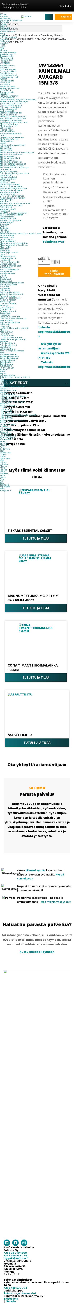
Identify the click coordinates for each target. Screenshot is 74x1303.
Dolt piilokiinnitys (8, 303)
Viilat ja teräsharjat (8, 109)
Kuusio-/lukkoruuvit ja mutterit (14, 328)
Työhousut (5, 22)
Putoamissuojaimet (9, 77)
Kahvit (3, 371)
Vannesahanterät (8, 209)
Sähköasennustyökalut (10, 107)
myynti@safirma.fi (16, 1258)
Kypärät (3, 79)
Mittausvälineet (7, 141)
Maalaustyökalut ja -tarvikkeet (14, 245)
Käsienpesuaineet (8, 390)
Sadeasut (4, 39)
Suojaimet (5, 63)
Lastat (2, 254)
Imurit (3, 135)
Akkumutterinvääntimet (11, 154)
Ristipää (3, 226)
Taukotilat (4, 369)
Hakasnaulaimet (7, 182)
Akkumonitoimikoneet (11, 162)
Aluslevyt (4, 305)
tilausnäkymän (35, 870)
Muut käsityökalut (8, 114)
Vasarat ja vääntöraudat (11, 113)
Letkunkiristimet (7, 349)
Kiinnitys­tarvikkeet (8, 284)
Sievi (2, 479)
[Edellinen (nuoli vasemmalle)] (6, 652)
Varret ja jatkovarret (9, 252)
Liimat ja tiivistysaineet (10, 266)
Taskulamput (6, 281)
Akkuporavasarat (7, 156)
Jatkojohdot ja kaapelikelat (12, 145)
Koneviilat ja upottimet (11, 220)
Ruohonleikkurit (7, 241)
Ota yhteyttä (65, 5)
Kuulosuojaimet (7, 65)
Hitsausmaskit (6, 411)
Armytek (4, 443)
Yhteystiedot (5, 490)
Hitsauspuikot (6, 418)
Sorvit (2, 379)
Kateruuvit (5, 324)
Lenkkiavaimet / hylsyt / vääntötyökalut (18, 99)
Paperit (3, 373)
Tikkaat (3, 422)
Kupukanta (5, 288)
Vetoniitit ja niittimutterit (12, 294)
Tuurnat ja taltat (7, 92)
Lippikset (4, 43)
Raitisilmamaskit (7, 86)
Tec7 (2, 483)
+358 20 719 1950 (15, 1252)
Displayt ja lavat (7, 307)
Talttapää (4, 228)
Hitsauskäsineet (7, 413)
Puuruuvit (4, 286)
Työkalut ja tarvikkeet (10, 88)
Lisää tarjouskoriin (54, 272)
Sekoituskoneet (7, 131)
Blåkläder (4, 445)
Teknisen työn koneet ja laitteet (15, 377)
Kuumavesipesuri (8, 436)
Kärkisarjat (4, 230)
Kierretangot (5, 301)
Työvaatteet (5, 18)
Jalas (2, 460)
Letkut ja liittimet (8, 179)
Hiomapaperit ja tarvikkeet (12, 402)
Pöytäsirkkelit (6, 383)
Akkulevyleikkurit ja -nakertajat (14, 167)
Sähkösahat (5, 128)
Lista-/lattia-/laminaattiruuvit (13, 318)
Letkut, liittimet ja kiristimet (13, 339)
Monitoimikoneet (8, 126)
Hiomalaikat (5, 400)
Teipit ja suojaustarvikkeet (12, 350)
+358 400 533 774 (15, 1255)
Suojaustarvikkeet (8, 354)
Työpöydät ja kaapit (9, 358)
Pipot (2, 45)
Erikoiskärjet (5, 232)
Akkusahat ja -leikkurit (10, 158)
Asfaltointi (4, 403)
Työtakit (3, 24)
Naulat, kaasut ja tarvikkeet (12, 198)
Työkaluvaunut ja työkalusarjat (14, 101)
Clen (2, 451)
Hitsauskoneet (6, 409)
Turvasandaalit (6, 56)
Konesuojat (5, 384)
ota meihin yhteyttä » (56, 901)
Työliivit (3, 26)
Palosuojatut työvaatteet (11, 20)
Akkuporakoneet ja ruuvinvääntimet (17, 152)
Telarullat (4, 248)
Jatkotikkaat (5, 428)
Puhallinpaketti (7, 80)
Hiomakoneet (6, 130)
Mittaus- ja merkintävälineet (13, 116)
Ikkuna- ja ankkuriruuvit (11, 337)
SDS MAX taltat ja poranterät (13, 213)
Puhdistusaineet (7, 273)
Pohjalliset (5, 62)
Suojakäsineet (6, 73)
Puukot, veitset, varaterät (11, 105)
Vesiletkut (4, 341)
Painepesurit (6, 434)
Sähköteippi (5, 146)
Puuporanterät (7, 216)
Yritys (2, 488)
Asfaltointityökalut (8, 405)
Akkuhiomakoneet (9, 160)
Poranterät (5, 211)
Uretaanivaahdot (8, 264)
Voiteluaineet (6, 271)
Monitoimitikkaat (8, 424)
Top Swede (5, 486)
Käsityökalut (5, 90)
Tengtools (4, 485)
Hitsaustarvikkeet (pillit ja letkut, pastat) (18, 415)
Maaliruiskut (5, 247)
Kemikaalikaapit (7, 360)
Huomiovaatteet (7, 31)
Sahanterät (5, 201)
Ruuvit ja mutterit (8, 311)
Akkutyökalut (6, 148)
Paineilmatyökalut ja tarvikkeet (14, 173)
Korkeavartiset (6, 60)
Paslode (3, 470)
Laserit (3, 143)
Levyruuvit (5, 326)
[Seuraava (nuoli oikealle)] (67, 652)
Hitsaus (3, 407)
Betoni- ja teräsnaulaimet (12, 196)
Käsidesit (4, 392)
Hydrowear (5, 458)
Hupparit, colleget (8, 37)
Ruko (2, 475)
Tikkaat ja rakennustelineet (12, 420)
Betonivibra (5, 169)
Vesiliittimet (5, 347)
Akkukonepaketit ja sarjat (12, 165)
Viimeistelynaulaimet (10, 184)
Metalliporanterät (8, 218)
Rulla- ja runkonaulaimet (11, 186)
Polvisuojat (5, 82)
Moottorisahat (6, 239)
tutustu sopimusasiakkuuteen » (55, 331)
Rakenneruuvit (7, 335)
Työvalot (4, 277)
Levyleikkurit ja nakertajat (12, 137)
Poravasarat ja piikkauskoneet (13, 122)
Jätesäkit (4, 388)
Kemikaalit (5, 260)
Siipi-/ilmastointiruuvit (10, 322)
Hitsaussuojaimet (8, 69)
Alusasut (4, 50)
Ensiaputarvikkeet (8, 71)
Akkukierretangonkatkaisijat (13, 164)
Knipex (3, 462)
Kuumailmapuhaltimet (10, 133)
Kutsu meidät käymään (37, 952)
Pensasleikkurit (7, 237)
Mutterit (4, 330)
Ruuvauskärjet (6, 222)
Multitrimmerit (7, 235)
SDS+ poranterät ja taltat (11, 214)
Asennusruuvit (6, 320)
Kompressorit (6, 175)
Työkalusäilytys (6, 362)
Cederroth (5, 449)
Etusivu (3, 14)
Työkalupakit (6, 366)
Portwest (4, 473)
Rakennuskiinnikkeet (10, 292)
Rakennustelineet (8, 430)
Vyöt (2, 48)
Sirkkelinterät (6, 207)
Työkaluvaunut (6, 364)
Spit (2, 481)
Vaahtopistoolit (7, 111)
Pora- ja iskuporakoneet (11, 120)
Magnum (4, 466)
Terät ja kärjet (6, 199)
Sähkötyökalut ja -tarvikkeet (13, 118)
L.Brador (4, 464)
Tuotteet (4, 16)
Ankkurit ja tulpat (8, 296)
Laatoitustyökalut (8, 258)
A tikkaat (4, 426)
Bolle (2, 447)
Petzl (2, 471)
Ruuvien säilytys (7, 368)
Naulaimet (5, 180)
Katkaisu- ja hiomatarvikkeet (13, 396)
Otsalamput (5, 279)
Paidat (3, 33)
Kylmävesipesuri (7, 437)
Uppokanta (5, 290)
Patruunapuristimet (9, 96)
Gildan (3, 454)
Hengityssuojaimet (8, 75)
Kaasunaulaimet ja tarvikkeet (13, 188)
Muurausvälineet (8, 256)
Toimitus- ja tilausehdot (20, 1293)
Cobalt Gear (5, 452)
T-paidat (3, 35)
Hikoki (3, 456)
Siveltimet (5, 250)
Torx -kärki (5, 224)
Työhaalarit (5, 28)
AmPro (3, 441)
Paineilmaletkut (7, 343)
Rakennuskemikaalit (9, 262)
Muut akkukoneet (8, 171)
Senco (3, 477)
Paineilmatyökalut (8, 177)
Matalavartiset (6, 58)
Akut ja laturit (6, 150)
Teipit (2, 352)
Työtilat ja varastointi (9, 356)
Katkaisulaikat (6, 398)
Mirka (2, 468)
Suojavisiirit (5, 84)
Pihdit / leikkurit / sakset (11, 103)
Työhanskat (5, 29)
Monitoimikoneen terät (11, 205)
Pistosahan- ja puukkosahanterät (15, 203)
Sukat (2, 47)
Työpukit (4, 432)
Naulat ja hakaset (8, 300)
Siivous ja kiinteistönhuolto (12, 386)
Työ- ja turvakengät (8, 52)
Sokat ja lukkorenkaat (10, 298)
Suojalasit (4, 67)
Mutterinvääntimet (9, 124)
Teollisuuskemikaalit (9, 269)
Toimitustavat (53, 242)
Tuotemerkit (6, 439)
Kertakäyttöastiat (7, 375)
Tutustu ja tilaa (35, 538)
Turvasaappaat (6, 54)
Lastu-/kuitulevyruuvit (10, 316)
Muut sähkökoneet (9, 139)
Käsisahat (4, 94)
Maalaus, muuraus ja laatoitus (13, 243)
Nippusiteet (5, 309)
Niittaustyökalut (7, 97)
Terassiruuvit (5, 313)
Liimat (3, 275)
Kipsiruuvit (5, 315)
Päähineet (5, 41)
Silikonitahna (6, 267)
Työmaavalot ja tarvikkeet (12, 282)
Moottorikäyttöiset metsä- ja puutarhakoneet (21, 233)
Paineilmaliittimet (8, 345)
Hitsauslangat (6, 417)
